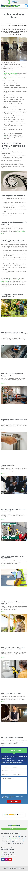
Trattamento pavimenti (7, 841)
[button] (26, 5)
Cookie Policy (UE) (14, 868)
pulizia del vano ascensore (10, 73)
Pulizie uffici (13, 840)
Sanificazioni (20, 840)
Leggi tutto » (3, 383)
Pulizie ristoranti (15, 836)
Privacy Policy (21, 868)
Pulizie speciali (20, 838)
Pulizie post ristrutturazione (8, 843)
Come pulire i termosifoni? (8, 465)
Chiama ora (7, 137)
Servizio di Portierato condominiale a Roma (12, 737)
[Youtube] (10, 859)
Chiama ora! (15, 1)
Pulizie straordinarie (6, 836)
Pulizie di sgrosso (19, 843)
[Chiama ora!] (8, 2)
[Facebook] (3, 859)
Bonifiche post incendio (18, 841)
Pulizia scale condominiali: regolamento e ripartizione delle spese (12, 374)
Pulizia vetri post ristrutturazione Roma (11, 693)
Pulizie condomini (12, 838)
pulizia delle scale (8, 77)
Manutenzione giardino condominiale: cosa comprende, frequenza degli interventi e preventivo (14, 333)
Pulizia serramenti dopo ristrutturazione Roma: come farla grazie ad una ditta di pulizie (13, 648)
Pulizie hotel (4, 838)
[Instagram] (6, 859)
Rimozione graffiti (6, 840)
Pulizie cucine (23, 836)
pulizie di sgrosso (12, 279)
